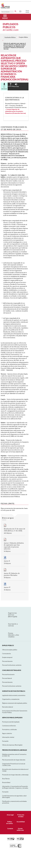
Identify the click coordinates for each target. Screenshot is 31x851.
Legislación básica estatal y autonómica (13, 695)
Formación (5, 741)
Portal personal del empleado (10, 722)
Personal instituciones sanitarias (11, 686)
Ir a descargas (4, 87)
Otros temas (27, 11)
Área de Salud (6, 782)
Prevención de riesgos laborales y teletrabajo (15, 774)
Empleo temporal (7, 657)
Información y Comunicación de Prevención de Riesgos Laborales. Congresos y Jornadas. (15, 787)
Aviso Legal (10, 815)
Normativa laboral (7, 707)
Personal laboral (7, 678)
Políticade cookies (9, 822)
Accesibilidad (21, 821)
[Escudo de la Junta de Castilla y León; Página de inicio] (5, 8)
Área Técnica (6, 778)
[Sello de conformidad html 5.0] (20, 839)
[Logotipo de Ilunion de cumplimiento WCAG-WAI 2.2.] (15, 847)
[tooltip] (20, 11)
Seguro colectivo (7, 733)
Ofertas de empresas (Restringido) (12, 745)
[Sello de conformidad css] (10, 839)
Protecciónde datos (20, 815)
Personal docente (7, 661)
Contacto (10, 828)
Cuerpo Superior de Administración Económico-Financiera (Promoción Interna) (15, 111)
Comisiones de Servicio (9, 725)
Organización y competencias (10, 699)
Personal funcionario (8, 674)
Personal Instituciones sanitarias (11, 665)
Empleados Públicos (10, 37)
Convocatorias (6, 653)
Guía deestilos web (20, 829)
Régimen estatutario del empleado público (14, 703)
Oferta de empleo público (9, 649)
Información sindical (8, 737)
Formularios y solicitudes (9, 729)
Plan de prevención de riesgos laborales (13, 760)
